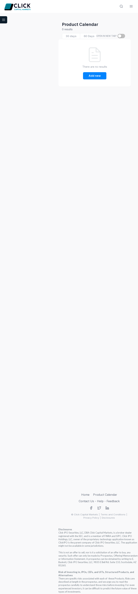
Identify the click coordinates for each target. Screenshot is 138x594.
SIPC (118, 536)
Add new (95, 75)
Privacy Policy (91, 517)
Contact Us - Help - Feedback (99, 501)
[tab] (71, 36)
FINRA (107, 536)
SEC (81, 536)
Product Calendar (105, 494)
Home (85, 494)
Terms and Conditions (113, 514)
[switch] (121, 36)
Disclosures (108, 517)
